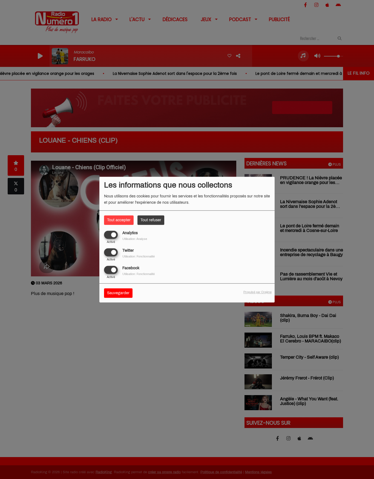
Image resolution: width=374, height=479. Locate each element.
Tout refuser (150, 220)
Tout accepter (119, 220)
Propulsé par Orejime (257, 292)
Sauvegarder (118, 293)
